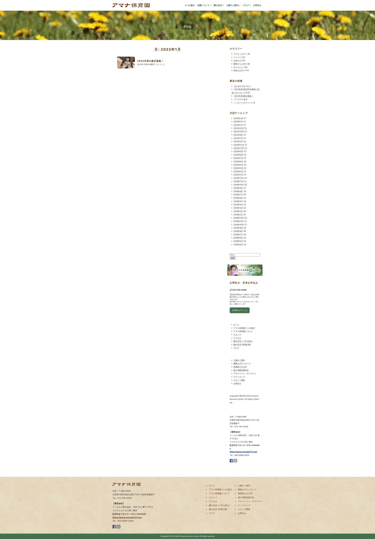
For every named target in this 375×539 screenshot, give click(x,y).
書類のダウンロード (242, 363)
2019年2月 (238, 211)
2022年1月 (238, 125)
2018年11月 (238, 221)
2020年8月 (238, 155)
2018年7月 (238, 234)
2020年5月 (238, 165)
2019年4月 (238, 204)
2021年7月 (238, 138)
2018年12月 (238, 218)
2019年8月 (238, 191)
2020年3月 (238, 168)
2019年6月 (238, 198)
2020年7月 (238, 158)
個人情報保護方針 (241, 370)
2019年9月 (238, 188)
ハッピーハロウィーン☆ (244, 102)
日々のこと (238, 67)
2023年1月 (238, 121)
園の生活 (218, 5)
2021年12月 (238, 128)
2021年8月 (238, 135)
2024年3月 (238, 118)
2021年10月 (238, 131)
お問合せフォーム (239, 310)
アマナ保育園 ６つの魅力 (244, 328)
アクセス (237, 338)
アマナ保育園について (243, 331)
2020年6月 (238, 161)
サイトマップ (239, 377)
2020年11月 (238, 148)
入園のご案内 (232, 5)
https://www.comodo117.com (243, 452)
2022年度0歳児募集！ (150, 60)
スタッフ (237, 334)
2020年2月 (238, 171)
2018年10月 (238, 224)
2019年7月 (238, 194)
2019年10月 (238, 184)
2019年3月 (238, 208)
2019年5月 (238, 201)
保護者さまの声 (240, 367)
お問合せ (257, 5)
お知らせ (237, 60)
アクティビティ (240, 54)
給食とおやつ (239, 70)
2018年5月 (238, 241)
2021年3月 (238, 141)
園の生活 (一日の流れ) (243, 341)
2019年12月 (238, 178)
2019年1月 (238, 214)
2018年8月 (238, 231)
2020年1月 (238, 174)
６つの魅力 (190, 5)
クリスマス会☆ (241, 99)
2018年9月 (238, 228)
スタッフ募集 (239, 380)
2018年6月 (238, 238)
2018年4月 (238, 244)
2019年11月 (238, 181)
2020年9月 (238, 151)
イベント (237, 57)
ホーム (236, 325)
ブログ (246, 5)
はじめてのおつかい (242, 86)
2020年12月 (238, 145)
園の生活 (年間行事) (242, 344)
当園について (203, 5)
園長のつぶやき (240, 64)
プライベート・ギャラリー (244, 373)
